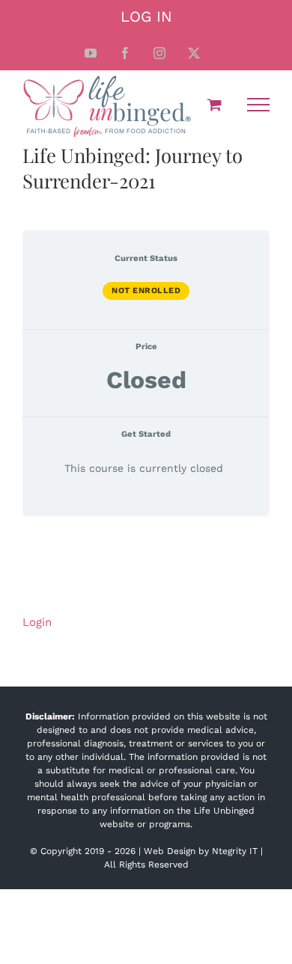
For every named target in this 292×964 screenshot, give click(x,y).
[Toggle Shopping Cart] (214, 104)
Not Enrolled (146, 290)
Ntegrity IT (235, 851)
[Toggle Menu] (258, 104)
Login (37, 622)
